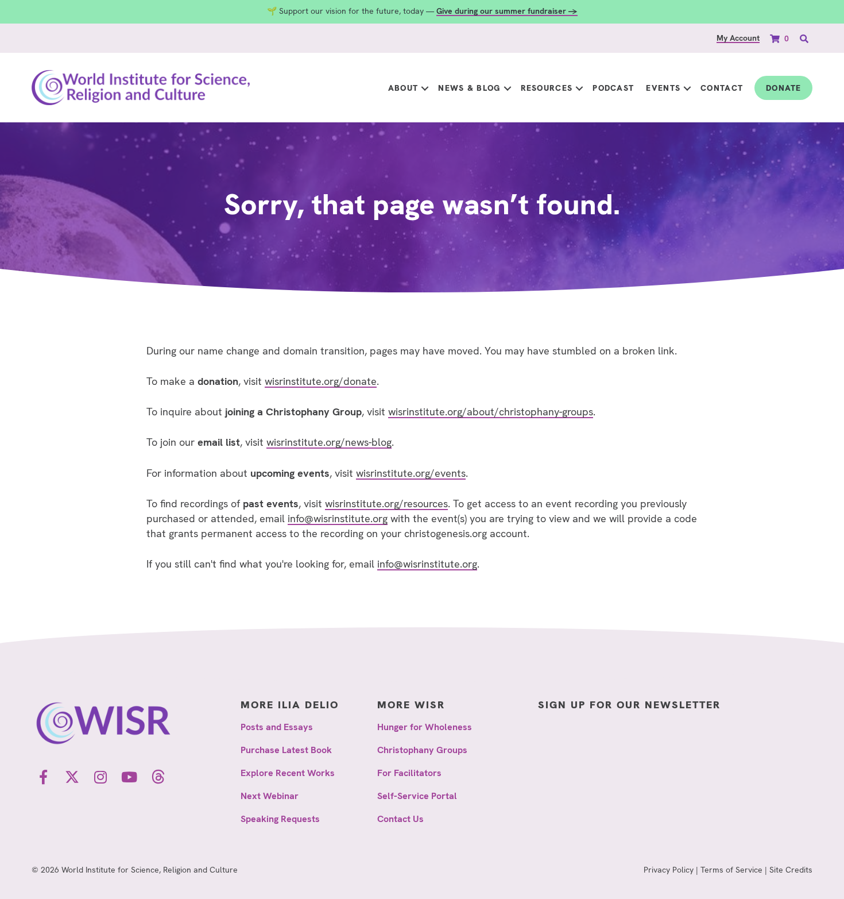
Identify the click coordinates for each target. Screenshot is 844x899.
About (403, 88)
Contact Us (400, 819)
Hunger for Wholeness (424, 727)
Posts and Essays (277, 727)
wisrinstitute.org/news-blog (329, 442)
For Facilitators (409, 773)
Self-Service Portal (417, 796)
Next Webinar (270, 796)
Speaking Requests (280, 819)
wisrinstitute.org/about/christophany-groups (490, 411)
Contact (721, 88)
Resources (547, 88)
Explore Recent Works (288, 773)
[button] (425, 88)
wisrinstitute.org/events (411, 473)
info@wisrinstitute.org (338, 518)
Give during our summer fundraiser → (507, 11)
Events (663, 88)
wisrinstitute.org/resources (386, 503)
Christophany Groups (422, 750)
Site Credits (790, 870)
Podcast (613, 88)
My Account (738, 38)
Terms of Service (731, 870)
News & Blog (469, 88)
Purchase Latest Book (286, 750)
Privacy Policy (669, 870)
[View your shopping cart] (776, 38)
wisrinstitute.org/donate (321, 381)
